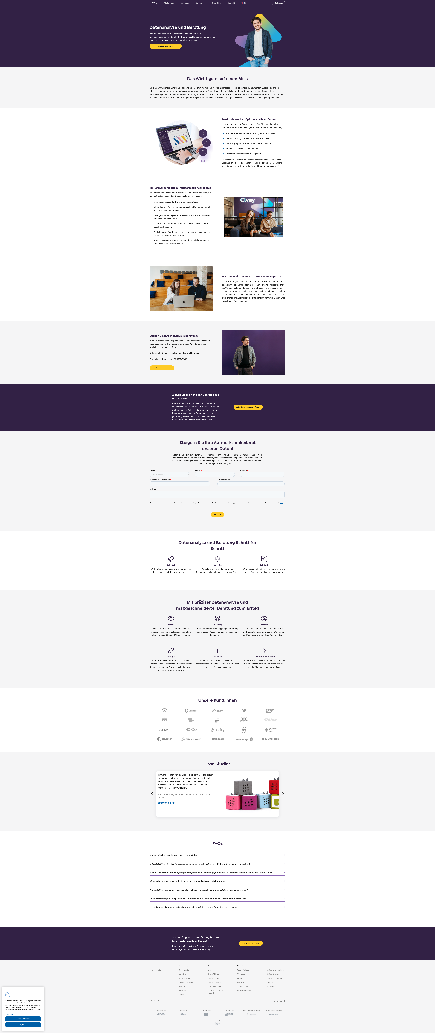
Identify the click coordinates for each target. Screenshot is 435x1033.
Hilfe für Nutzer (213, 978)
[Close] (41, 990)
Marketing (182, 974)
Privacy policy (9, 1014)
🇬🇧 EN (243, 3)
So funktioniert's (155, 970)
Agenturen (182, 990)
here (29, 1012)
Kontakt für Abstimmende (276, 978)
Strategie (182, 986)
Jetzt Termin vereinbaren (162, 368)
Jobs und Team (242, 986)
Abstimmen (169, 3)
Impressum (270, 982)
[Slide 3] (219, 819)
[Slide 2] (216, 819)
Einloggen (279, 3)
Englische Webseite (244, 990)
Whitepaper (241, 974)
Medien (181, 995)
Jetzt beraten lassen (165, 46)
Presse (239, 978)
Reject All (23, 1024)
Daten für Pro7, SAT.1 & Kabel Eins (216, 992)
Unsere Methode (243, 970)
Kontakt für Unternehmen (275, 970)
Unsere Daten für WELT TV (217, 986)
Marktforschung (184, 978)
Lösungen (184, 3)
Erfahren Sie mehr (166, 803)
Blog (209, 970)
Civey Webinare (213, 974)
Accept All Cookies (23, 1019)
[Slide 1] (213, 819)
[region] (23, 1009)
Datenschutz (271, 986)
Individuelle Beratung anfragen (248, 407)
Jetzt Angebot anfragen (251, 943)
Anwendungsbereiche (187, 966)
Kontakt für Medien (273, 974)
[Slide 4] (221, 819)
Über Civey (217, 3)
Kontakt (231, 3)
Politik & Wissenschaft (186, 982)
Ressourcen (201, 3)
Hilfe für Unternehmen (216, 982)
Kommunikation (184, 970)
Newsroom (241, 982)
